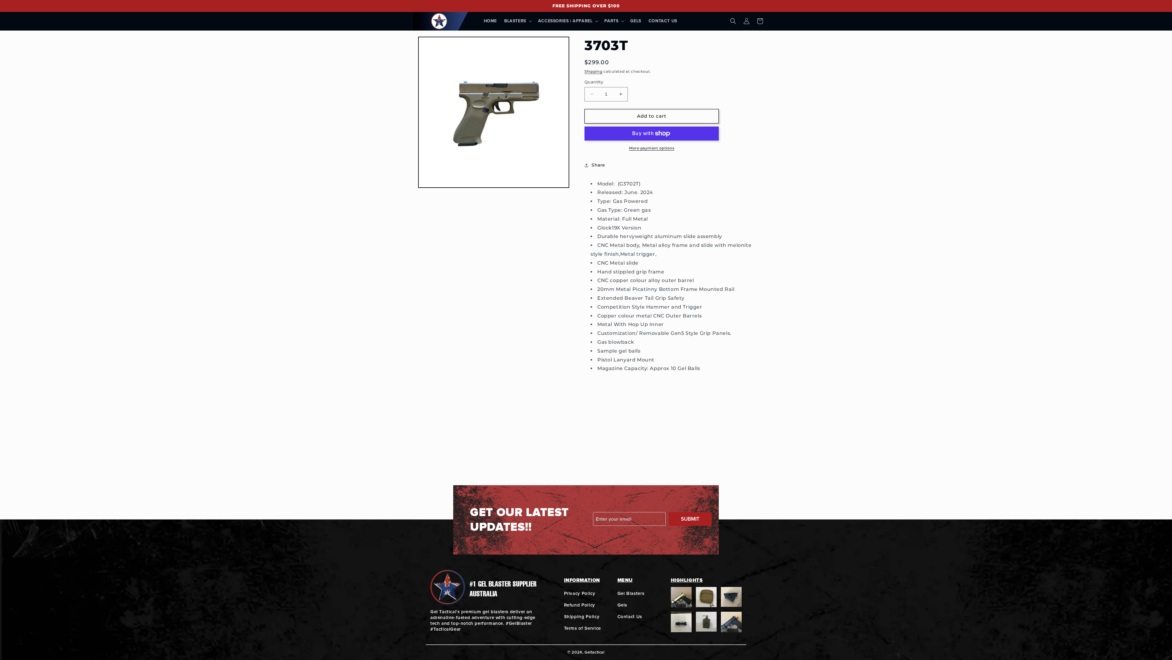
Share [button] (598, 165)
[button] (517, 21)
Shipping (593, 71)
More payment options (651, 148)
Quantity (593, 81)
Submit (690, 519)
